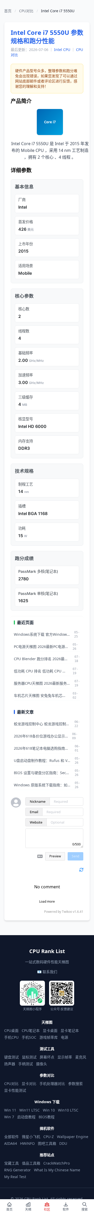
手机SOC (29, 1037)
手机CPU (11, 1037)
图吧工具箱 (47, 1143)
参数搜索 (75, 1083)
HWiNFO (27, 1143)
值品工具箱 (31, 1163)
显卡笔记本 (70, 1030)
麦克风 (80, 1057)
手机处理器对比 (52, 1083)
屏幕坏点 (47, 1057)
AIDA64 (10, 1143)
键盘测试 (11, 1057)
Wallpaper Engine (72, 1136)
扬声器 (9, 1063)
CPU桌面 (11, 1030)
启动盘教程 (26, 1116)
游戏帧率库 (48, 1037)
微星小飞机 (31, 1136)
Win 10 (49, 1110)
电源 (64, 1037)
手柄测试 (25, 1063)
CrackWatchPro (56, 1163)
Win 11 (10, 1110)
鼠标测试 (29, 1057)
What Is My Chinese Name (57, 1169)
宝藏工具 (11, 1163)
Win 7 (9, 1116)
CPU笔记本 (31, 1030)
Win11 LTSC (29, 1110)
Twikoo (67, 911)
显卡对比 (29, 1083)
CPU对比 (26, 10)
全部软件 (11, 1136)
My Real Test (15, 1176)
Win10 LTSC (68, 1110)
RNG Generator (17, 1169)
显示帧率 (64, 1057)
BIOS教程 (47, 1116)
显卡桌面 (50, 1030)
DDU (63, 1143)
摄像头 (41, 1063)
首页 (7, 10)
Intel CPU (62, 49)
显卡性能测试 (15, 1090)
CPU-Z (48, 1136)
